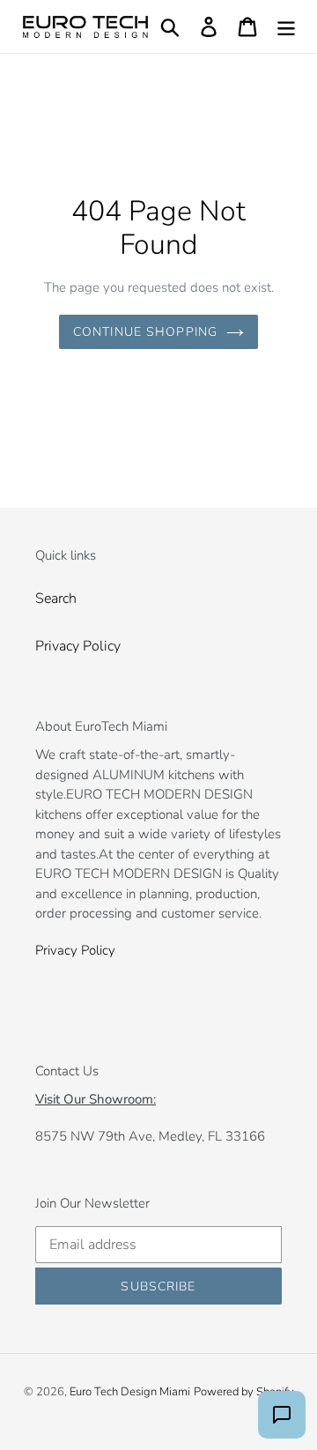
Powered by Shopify (244, 1392)
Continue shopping (145, 331)
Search (56, 598)
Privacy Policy (78, 646)
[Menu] (286, 27)
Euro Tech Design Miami (130, 1392)
